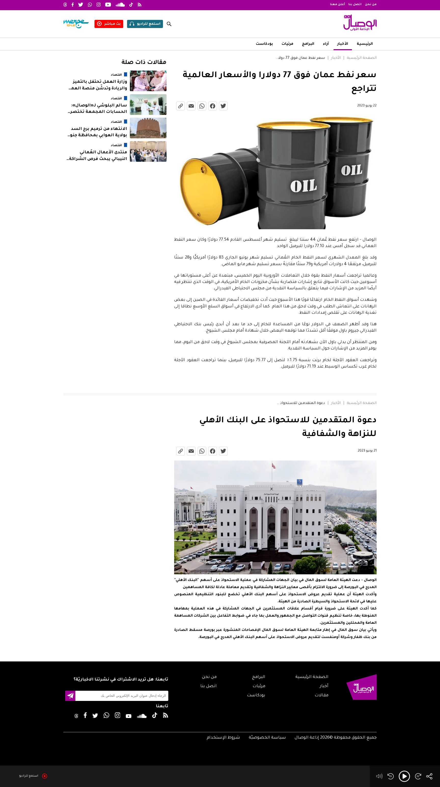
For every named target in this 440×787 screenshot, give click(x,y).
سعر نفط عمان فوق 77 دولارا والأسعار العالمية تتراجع (299, 58)
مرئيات (287, 44)
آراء (326, 44)
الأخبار (342, 44)
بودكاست (264, 44)
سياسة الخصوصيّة (267, 738)
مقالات (321, 695)
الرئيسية (365, 44)
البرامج (308, 44)
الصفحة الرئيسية (362, 58)
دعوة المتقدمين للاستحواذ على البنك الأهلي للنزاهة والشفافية (299, 403)
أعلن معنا (337, 4)
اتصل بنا (355, 4)
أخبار (324, 686)
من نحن (371, 4)
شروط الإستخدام (223, 738)
